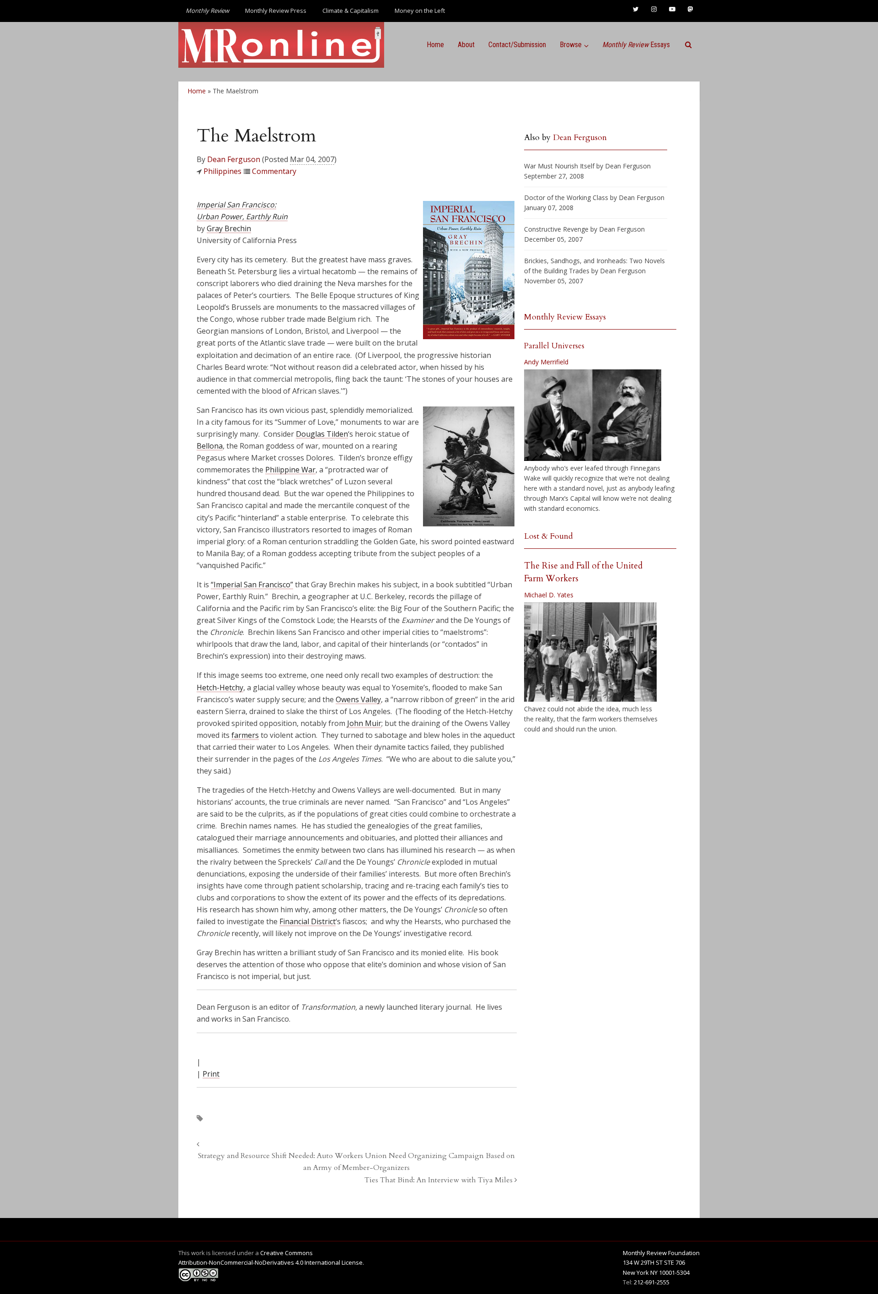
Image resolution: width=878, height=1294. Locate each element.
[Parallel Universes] (592, 415)
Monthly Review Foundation (661, 1253)
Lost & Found (548, 536)
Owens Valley (358, 699)
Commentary (274, 171)
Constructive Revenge (556, 229)
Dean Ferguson (233, 159)
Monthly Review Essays (565, 317)
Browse (571, 44)
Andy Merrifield (546, 361)
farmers (245, 735)
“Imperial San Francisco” (252, 584)
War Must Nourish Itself (559, 166)
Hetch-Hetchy (220, 687)
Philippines (222, 171)
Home (435, 44)
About (466, 44)
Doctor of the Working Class (566, 197)
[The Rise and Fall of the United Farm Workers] (590, 652)
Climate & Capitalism (350, 10)
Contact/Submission (517, 44)
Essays (636, 44)
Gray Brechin (229, 228)
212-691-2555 (651, 1282)
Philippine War (290, 470)
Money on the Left (420, 10)
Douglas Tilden (322, 434)
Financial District (307, 921)
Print (211, 1074)
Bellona (210, 446)
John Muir (364, 723)
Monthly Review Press (275, 10)
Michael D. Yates (548, 594)
